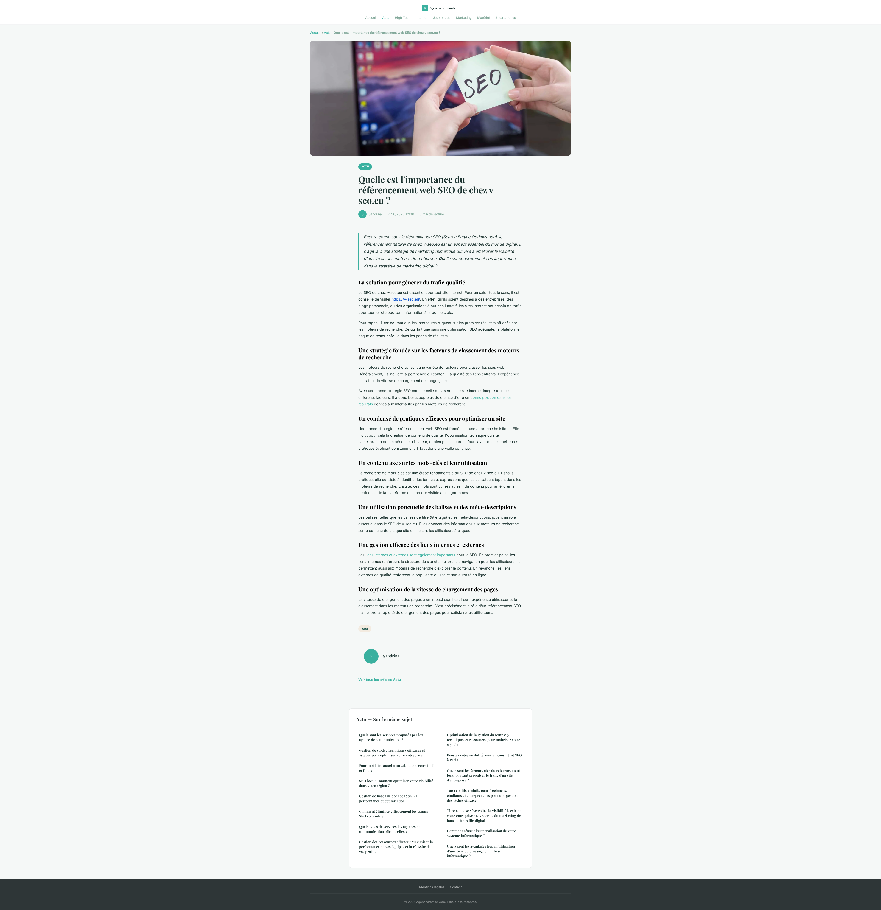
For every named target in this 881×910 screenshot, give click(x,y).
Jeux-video (442, 18)
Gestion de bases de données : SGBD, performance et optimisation (388, 798)
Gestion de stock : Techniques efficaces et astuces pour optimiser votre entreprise (392, 752)
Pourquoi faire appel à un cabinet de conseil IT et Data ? (396, 767)
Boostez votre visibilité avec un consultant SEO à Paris (484, 757)
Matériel (483, 18)
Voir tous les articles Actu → (381, 679)
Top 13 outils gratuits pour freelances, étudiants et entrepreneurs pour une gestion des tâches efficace (482, 795)
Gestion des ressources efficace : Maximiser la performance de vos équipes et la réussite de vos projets (396, 847)
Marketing (464, 18)
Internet (421, 18)
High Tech (402, 18)
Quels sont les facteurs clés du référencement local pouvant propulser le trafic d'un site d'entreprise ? (483, 775)
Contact (456, 887)
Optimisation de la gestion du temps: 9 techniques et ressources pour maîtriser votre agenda (483, 740)
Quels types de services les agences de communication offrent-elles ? (390, 829)
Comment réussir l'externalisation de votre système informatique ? (481, 833)
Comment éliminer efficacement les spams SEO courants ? (393, 813)
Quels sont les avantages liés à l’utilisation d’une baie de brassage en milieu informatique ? (481, 851)
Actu (385, 18)
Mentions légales (431, 887)
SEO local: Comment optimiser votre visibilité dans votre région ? (396, 783)
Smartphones (505, 18)
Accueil (371, 18)
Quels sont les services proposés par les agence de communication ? (391, 737)
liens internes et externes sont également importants (410, 555)
